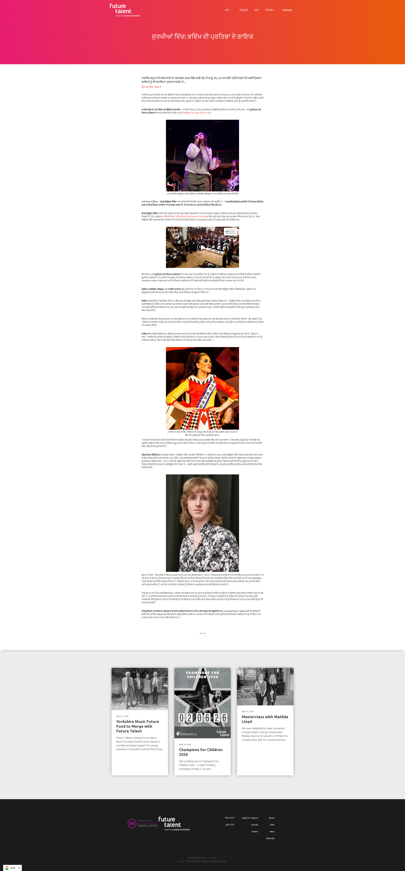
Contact (287, 10)
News (272, 832)
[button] (229, 10)
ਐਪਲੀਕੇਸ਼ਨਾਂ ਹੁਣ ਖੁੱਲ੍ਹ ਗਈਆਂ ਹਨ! (195, 113)
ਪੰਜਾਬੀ (12, 868)
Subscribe (270, 838)
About (271, 818)
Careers (254, 832)
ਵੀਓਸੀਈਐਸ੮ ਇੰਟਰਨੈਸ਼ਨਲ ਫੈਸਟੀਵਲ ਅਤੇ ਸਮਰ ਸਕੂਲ (185, 216)
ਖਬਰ (256, 10)
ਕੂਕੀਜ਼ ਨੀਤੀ (230, 825)
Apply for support (250, 818)
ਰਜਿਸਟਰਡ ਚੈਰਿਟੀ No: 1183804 (202, 858)
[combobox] (12, 868)
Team (271, 825)
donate (254, 825)
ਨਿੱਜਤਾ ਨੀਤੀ (229, 818)
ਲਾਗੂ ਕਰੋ (244, 10)
